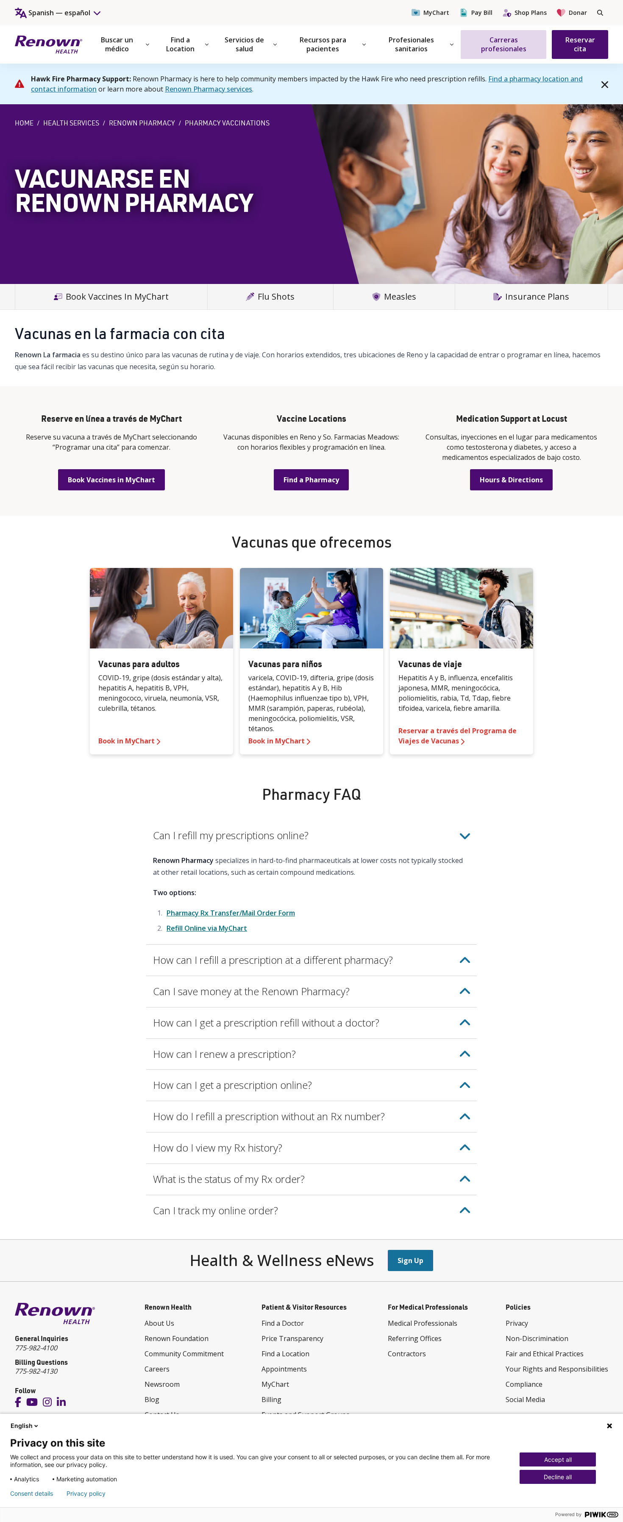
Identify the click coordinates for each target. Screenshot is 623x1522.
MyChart (436, 12)
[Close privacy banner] (609, 1425)
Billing (271, 1399)
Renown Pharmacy (142, 123)
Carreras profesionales (503, 44)
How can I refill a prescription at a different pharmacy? (273, 960)
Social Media (525, 1399)
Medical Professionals (422, 1323)
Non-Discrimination (537, 1338)
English (22, 1425)
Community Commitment (184, 1353)
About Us (159, 1323)
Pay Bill (481, 12)
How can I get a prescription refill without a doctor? (266, 1023)
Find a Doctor (282, 1323)
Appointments (284, 1369)
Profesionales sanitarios (411, 44)
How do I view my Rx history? (217, 1148)
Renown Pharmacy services (208, 89)
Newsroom (162, 1384)
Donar (578, 12)
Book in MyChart (126, 741)
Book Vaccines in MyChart (111, 479)
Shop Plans (531, 12)
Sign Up (410, 1260)
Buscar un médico (117, 44)
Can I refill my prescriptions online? (231, 835)
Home (24, 123)
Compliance (524, 1384)
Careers (157, 1369)
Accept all (558, 1459)
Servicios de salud (244, 44)
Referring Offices (415, 1338)
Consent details (31, 1493)
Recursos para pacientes (323, 44)
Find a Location (180, 44)
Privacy (517, 1323)
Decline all (558, 1476)
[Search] (600, 12)
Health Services (71, 123)
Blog (152, 1399)
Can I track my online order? (215, 1210)
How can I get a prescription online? (232, 1085)
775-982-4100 (36, 1347)
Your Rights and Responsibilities (557, 1369)
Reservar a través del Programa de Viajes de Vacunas (457, 736)
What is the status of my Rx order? (229, 1179)
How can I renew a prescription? (224, 1054)
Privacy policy (86, 1493)
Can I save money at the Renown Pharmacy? (251, 991)
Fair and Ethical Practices (545, 1353)
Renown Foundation (177, 1338)
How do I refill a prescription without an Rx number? (269, 1116)
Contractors (407, 1353)
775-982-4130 (36, 1371)
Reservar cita (580, 44)
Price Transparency (292, 1338)
